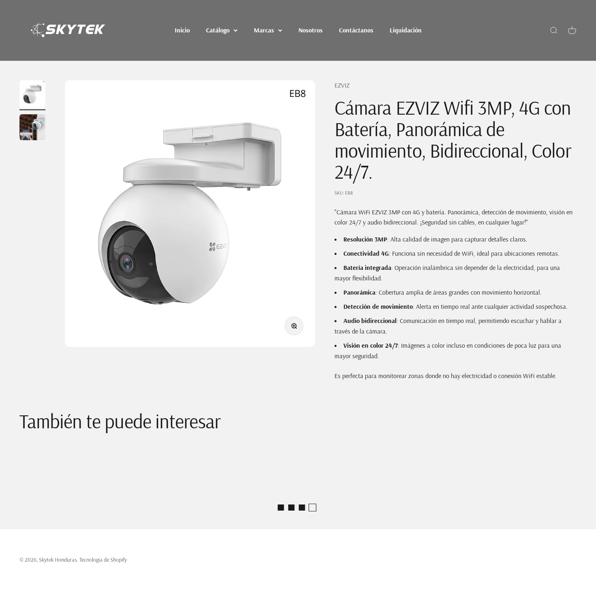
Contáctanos (356, 30)
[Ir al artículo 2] (32, 128)
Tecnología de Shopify (103, 559)
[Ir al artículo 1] (32, 95)
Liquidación (406, 30)
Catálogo (217, 30)
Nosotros (310, 30)
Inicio (182, 30)
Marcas (264, 30)
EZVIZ (341, 85)
